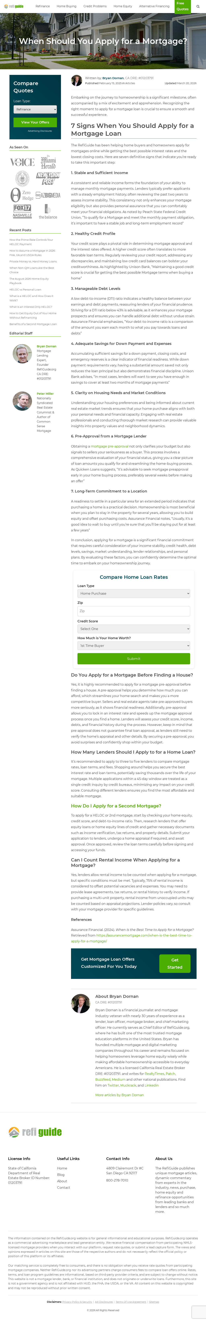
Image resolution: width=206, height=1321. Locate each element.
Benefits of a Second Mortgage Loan (33, 324)
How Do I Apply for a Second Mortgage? (116, 806)
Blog (61, 1175)
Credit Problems (95, 6)
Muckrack (128, 1085)
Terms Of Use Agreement (131, 1301)
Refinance (43, 6)
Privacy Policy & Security (77, 1301)
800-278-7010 (117, 1180)
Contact (63, 1188)
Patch (170, 1074)
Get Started (174, 964)
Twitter (113, 1085)
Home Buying (66, 6)
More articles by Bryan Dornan (119, 1095)
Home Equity (123, 6)
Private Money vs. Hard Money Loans (33, 261)
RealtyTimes (154, 1074)
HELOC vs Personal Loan (25, 289)
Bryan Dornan (46, 346)
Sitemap (154, 1301)
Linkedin (152, 1085)
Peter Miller (45, 393)
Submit (133, 658)
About (62, 1181)
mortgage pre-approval (109, 446)
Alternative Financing (154, 6)
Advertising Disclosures (40, 131)
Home (62, 1168)
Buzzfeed (102, 1079)
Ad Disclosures (104, 1301)
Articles (130, 83)
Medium (119, 1079)
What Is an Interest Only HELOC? (30, 306)
